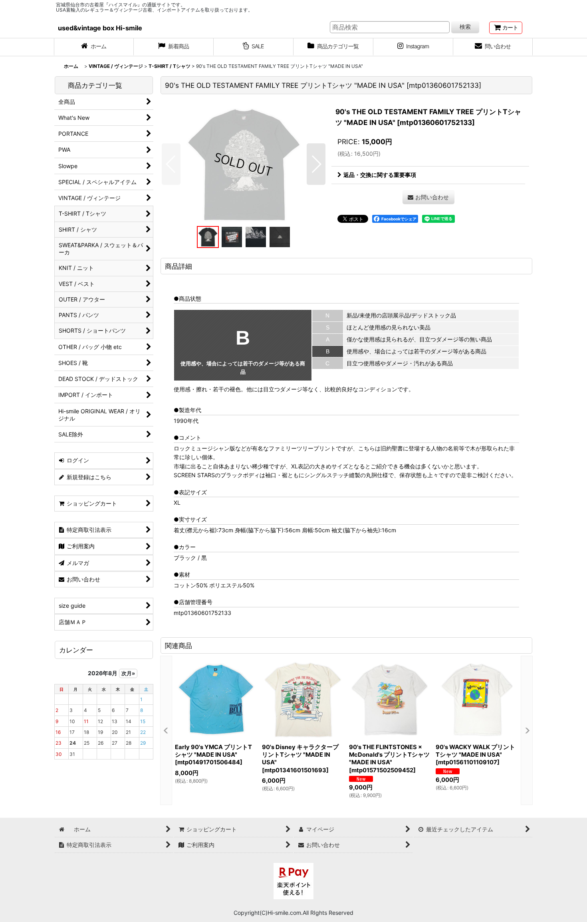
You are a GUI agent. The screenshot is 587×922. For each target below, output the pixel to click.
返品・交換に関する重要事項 (379, 174)
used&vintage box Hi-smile (100, 28)
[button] (171, 164)
